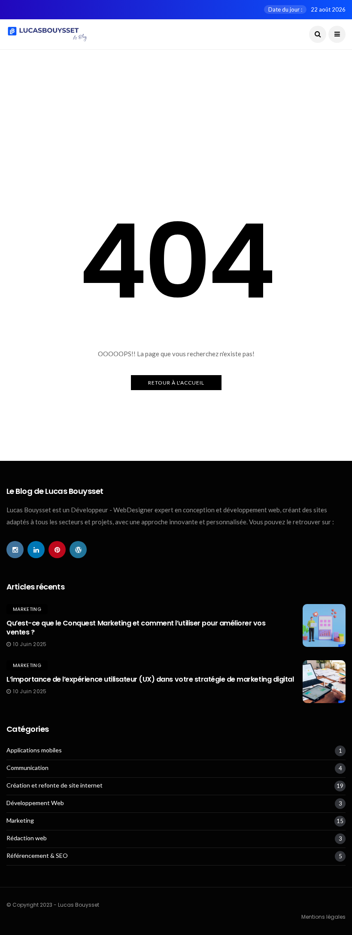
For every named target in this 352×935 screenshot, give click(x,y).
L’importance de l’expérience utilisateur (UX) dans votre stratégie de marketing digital (150, 679)
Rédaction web (26, 838)
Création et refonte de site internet (54, 785)
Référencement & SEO (37, 855)
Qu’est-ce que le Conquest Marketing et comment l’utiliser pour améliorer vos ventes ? (136, 627)
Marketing (27, 609)
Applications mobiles (34, 750)
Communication (27, 767)
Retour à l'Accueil (176, 382)
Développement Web (35, 803)
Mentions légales (323, 916)
